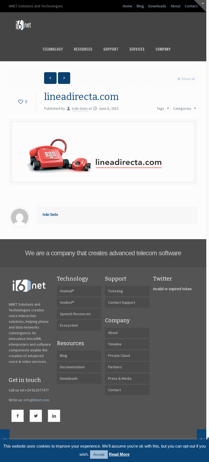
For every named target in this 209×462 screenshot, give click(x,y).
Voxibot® (67, 302)
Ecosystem (69, 325)
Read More (119, 454)
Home (127, 6)
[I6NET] (23, 24)
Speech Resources (75, 313)
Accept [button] (98, 454)
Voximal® (67, 290)
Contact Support (121, 302)
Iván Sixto (80, 108)
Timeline (115, 344)
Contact (191, 6)
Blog (140, 6)
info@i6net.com (36, 399)
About (175, 6)
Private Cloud (119, 355)
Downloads (157, 6)
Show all (188, 78)
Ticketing (115, 290)
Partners (115, 366)
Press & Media (119, 378)
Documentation (72, 366)
